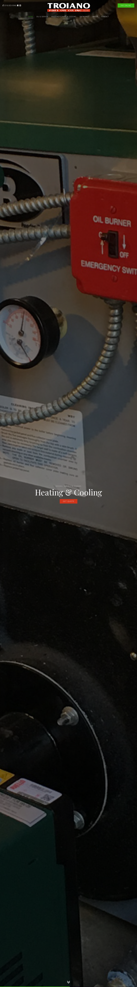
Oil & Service (42, 16)
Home (30, 16)
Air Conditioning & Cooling (63, 16)
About (95, 16)
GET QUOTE (68, 501)
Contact (105, 16)
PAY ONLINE (126, 5)
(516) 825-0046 (10, 5)
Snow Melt (84, 16)
